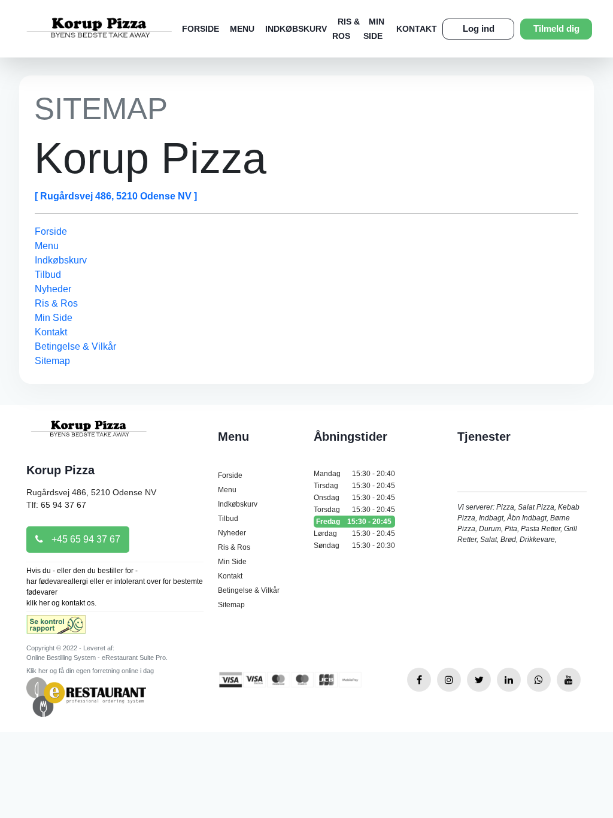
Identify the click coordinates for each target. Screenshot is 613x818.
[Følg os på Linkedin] (509, 680)
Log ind (478, 28)
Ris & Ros (56, 303)
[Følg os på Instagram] (449, 680)
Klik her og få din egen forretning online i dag (90, 670)
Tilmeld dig (556, 28)
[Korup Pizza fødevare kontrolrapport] (56, 628)
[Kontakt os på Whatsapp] (539, 680)
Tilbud (48, 274)
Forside (200, 29)
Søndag (354, 545)
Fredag (354, 521)
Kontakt (416, 29)
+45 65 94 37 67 (84, 539)
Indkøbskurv (296, 29)
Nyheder (53, 289)
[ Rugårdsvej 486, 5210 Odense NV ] (116, 196)
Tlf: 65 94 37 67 (56, 505)
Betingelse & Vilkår (75, 346)
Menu (242, 29)
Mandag (354, 473)
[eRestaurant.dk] (86, 696)
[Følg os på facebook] (419, 680)
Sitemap (52, 361)
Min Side (53, 318)
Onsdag (354, 497)
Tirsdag (354, 485)
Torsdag (354, 509)
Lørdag (354, 533)
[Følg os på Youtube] (569, 680)
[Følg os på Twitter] (479, 680)
